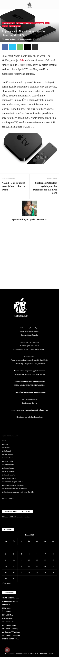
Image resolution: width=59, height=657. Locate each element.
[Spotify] (36, 423)
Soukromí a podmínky (22, 517)
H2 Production (34, 342)
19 (29, 566)
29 (53, 572)
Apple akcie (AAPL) (8, 475)
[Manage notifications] (7, 649)
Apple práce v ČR (7, 461)
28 (45, 572)
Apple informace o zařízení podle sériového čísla (17, 492)
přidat (22, 60)
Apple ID (5, 444)
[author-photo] (29, 208)
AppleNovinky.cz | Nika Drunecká (17, 39)
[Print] (35, 47)
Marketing (15, 26)
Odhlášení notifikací (8, 517)
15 (53, 560)
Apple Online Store (8, 471)
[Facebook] (5, 47)
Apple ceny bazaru (8, 468)
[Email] (27, 47)
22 (53, 566)
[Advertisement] (29, 256)
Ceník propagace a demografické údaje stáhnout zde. (29, 410)
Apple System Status (9, 478)
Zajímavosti (8, 23)
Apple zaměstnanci (8, 465)
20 (37, 566)
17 (14, 566)
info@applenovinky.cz (32, 331)
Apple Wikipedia (7, 454)
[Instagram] (29, 224)
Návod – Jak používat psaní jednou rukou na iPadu (13, 186)
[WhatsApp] (20, 47)
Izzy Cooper (35, 346)
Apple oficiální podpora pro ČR (12, 482)
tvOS (5, 26)
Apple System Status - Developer (13, 485)
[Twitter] (12, 47)
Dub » (9, 583)
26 (29, 572)
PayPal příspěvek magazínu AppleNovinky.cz (30, 392)
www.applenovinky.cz (31, 328)
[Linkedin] (23, 423)
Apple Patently (6, 451)
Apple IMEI (6, 447)
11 (21, 560)
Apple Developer (7, 458)
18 (21, 566)
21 (45, 566)
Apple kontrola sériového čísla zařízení (14, 488)
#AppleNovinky (32, 335)
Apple (4, 441)
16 (6, 566)
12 (29, 560)
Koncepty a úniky (24, 23)
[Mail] (30, 423)
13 (37, 560)
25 (21, 572)
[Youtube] (49, 423)
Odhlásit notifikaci (8, 499)
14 (45, 560)
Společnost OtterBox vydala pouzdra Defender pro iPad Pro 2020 (45, 188)
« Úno (4, 583)
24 (14, 572)
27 (37, 572)
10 (14, 560)
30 (6, 579)
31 (14, 579)
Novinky (39, 23)
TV (47, 23)
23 (6, 572)
